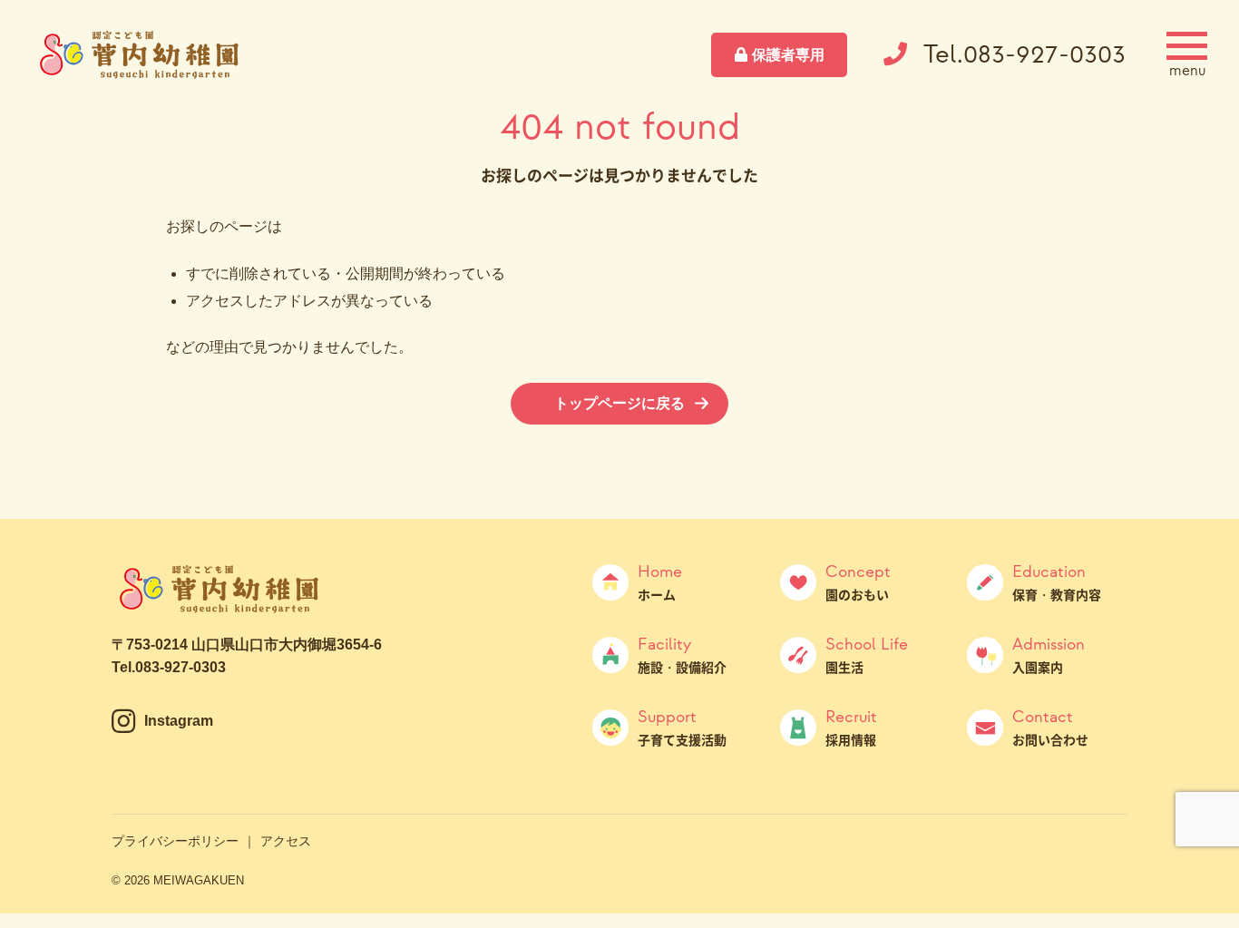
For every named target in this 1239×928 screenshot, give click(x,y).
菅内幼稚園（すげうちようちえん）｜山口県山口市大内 (140, 54)
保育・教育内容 (1056, 582)
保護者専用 (788, 55)
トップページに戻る (619, 403)
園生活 (866, 655)
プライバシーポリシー (175, 841)
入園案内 (1048, 655)
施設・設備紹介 (682, 655)
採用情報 (851, 727)
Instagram (178, 720)
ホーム (660, 582)
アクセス (285, 841)
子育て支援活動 (682, 727)
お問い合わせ (1050, 727)
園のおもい (858, 582)
